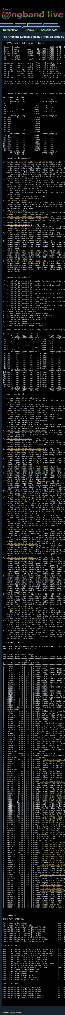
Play (20, 27)
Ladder (34, 27)
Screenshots (49, 30)
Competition (10, 30)
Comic (30, 30)
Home (6, 27)
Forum (50, 27)
